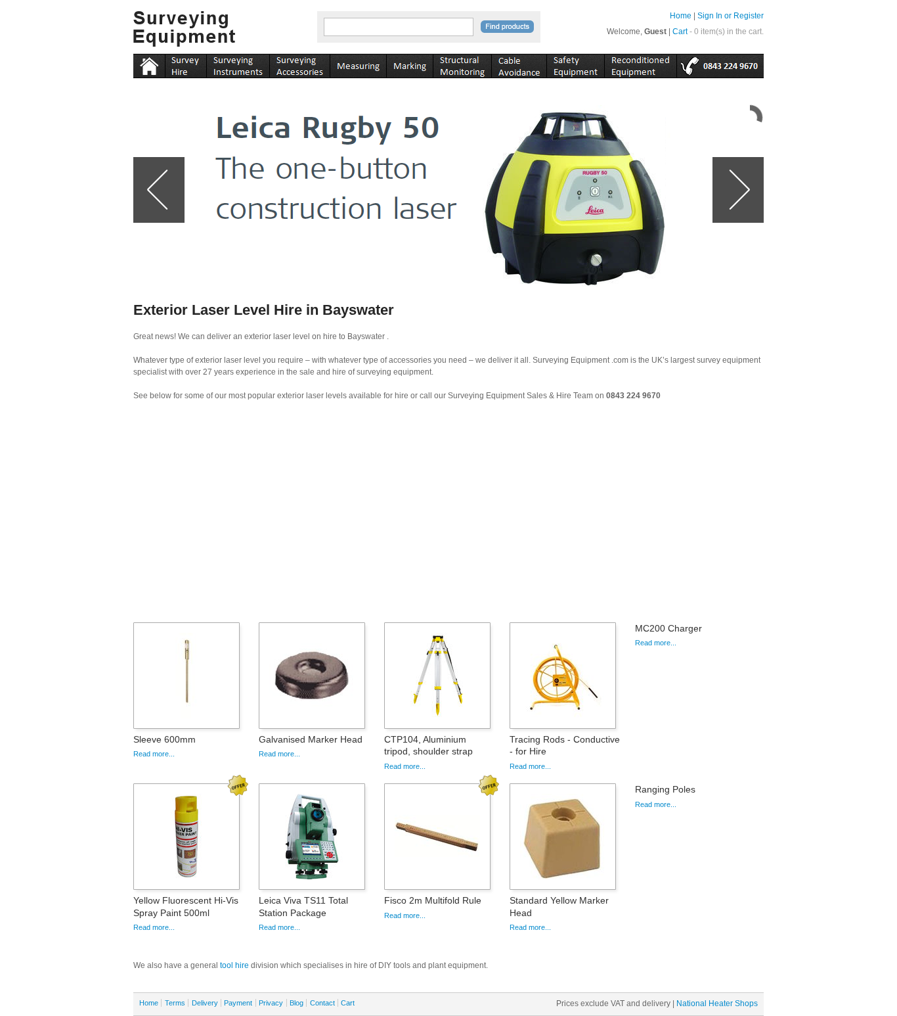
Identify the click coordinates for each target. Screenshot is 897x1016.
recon (640, 63)
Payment (238, 1003)
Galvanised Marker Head (310, 739)
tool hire (234, 965)
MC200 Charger (668, 628)
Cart (680, 31)
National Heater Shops (717, 1003)
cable (518, 63)
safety (575, 63)
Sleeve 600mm (164, 739)
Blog (296, 1003)
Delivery (205, 1003)
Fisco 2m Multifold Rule (432, 900)
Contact (322, 1003)
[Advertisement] (448, 516)
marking (409, 63)
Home (680, 15)
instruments (185, 63)
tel (720, 63)
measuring (358, 63)
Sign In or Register (730, 15)
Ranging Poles (665, 789)
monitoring (462, 63)
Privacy (271, 1003)
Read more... (154, 754)
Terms (175, 1003)
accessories (299, 63)
